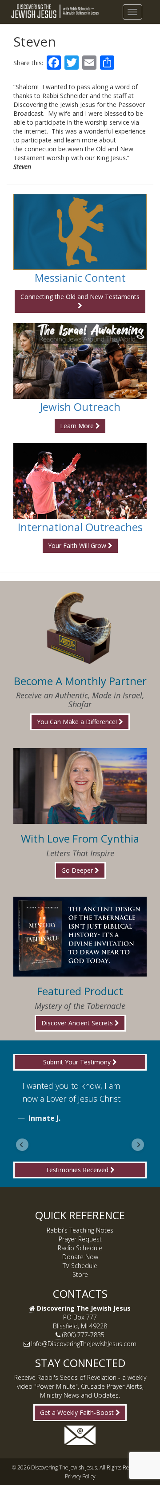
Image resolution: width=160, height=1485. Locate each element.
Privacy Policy (80, 1476)
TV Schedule (80, 1265)
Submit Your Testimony (77, 1062)
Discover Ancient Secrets (78, 1023)
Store (80, 1274)
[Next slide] (138, 1144)
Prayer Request (80, 1239)
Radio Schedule (80, 1248)
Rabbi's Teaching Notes (80, 1230)
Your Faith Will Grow (78, 545)
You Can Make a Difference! (78, 721)
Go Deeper (78, 870)
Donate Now (80, 1257)
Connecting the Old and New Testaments (80, 296)
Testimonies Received (77, 1170)
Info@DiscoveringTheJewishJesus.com (83, 1343)
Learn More (78, 425)
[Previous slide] (22, 1144)
